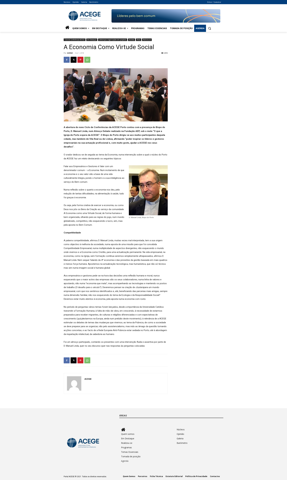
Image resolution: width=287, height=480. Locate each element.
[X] (74, 60)
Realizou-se (147, 40)
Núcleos (131, 40)
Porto (138, 40)
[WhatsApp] (87, 60)
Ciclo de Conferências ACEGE (75, 40)
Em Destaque (91, 40)
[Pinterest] (80, 60)
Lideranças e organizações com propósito (112, 40)
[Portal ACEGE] (88, 15)
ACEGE (70, 53)
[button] (209, 28)
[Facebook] (67, 60)
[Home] (67, 28)
